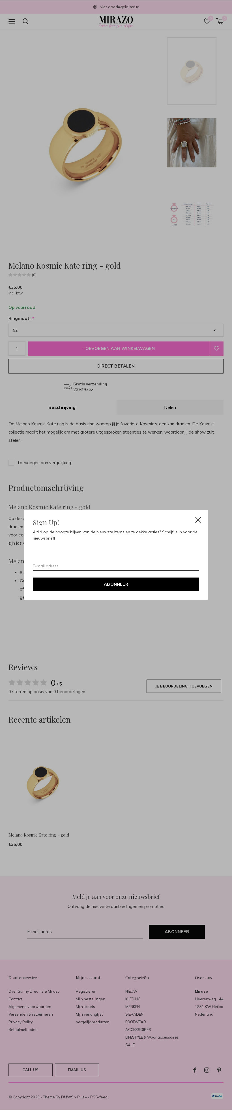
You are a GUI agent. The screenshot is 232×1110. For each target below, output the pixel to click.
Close (198, 519)
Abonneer (116, 584)
